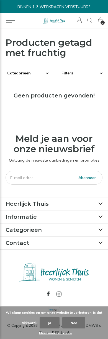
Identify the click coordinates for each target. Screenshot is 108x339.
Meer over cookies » (55, 333)
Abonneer (87, 177)
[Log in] (79, 20)
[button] (10, 20)
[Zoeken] (89, 20)
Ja (49, 323)
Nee (74, 323)
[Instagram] (58, 294)
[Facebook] (48, 294)
